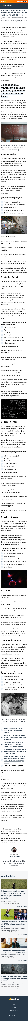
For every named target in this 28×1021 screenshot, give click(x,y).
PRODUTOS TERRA (22, 1)
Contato (14, 1007)
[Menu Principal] (25, 6)
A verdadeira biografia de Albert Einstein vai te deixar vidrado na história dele (15, 737)
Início (14, 1004)
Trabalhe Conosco (14, 1016)
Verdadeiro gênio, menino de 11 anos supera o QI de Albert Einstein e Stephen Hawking (14, 744)
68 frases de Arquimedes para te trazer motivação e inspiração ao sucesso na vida (15, 752)
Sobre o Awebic (14, 1010)
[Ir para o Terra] (4, 1)
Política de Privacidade (14, 1013)
